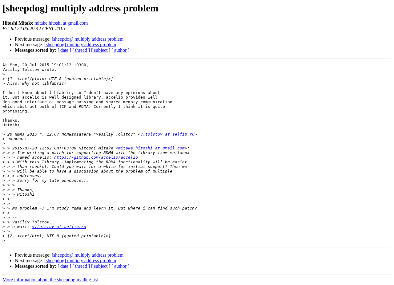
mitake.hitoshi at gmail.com (61, 23)
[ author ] (120, 50)
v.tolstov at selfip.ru (167, 134)
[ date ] (64, 50)
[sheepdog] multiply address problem (87, 39)
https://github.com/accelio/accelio (96, 157)
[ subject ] (100, 50)
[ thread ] (81, 50)
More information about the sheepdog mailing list (50, 279)
